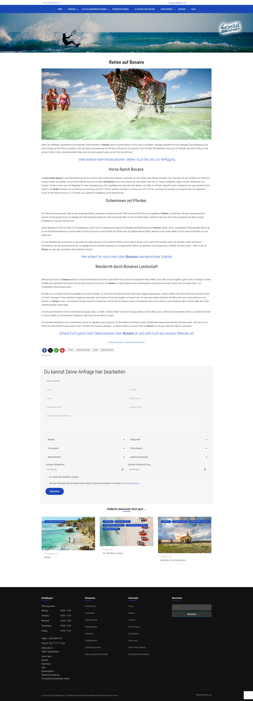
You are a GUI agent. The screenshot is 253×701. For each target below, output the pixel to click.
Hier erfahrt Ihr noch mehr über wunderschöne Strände (126, 257)
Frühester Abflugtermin (55, 464)
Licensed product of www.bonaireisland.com (126, 342)
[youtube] (201, 1)
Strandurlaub (90, 606)
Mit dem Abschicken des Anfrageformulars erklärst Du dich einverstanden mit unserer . (94, 483)
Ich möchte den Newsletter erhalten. (64, 477)
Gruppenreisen (91, 640)
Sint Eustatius (134, 627)
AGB (43, 667)
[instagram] (205, 1)
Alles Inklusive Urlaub (145, 9)
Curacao (108, 521)
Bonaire (47, 557)
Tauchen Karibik (111, 529)
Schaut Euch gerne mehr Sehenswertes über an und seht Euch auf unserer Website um (126, 333)
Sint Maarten (133, 633)
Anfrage (181, 9)
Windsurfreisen (91, 627)
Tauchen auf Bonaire (55, 521)
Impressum (46, 664)
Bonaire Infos (180, 521)
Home (60, 9)
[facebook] (191, 1)
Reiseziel (72, 9)
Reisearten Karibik (121, 9)
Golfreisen (89, 633)
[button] (44, 350)
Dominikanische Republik (138, 654)
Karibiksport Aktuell (113, 525)
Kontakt (45, 660)
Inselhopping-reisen (93, 647)
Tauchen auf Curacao (137, 525)
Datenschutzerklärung (130, 483)
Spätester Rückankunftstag (139, 464)
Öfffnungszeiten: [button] (48, 606)
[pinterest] (210, 1)
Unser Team (46, 656)
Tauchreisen (90, 613)
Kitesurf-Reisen (91, 620)
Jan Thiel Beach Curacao (112, 553)
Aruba (130, 606)
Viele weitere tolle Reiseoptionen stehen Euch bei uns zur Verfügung (127, 159)
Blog (193, 9)
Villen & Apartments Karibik (94, 9)
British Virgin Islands (136, 647)
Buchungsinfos (48, 671)
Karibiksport (46, 355)
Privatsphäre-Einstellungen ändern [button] (56, 678)
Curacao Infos (122, 521)
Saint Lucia (133, 640)
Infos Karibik (166, 9)
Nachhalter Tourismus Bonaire (173, 560)
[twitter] (196, 1)
